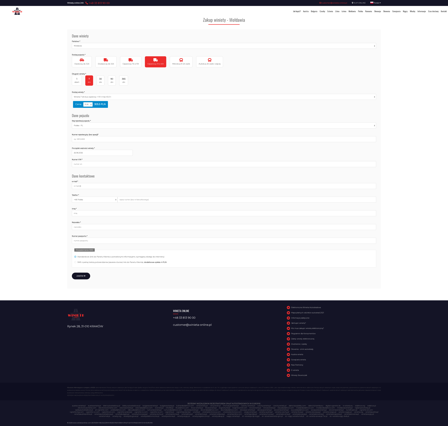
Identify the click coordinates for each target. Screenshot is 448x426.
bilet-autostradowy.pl (111, 406)
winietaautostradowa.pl (103, 414)
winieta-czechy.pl (282, 412)
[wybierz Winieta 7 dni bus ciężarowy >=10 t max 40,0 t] (224, 97)
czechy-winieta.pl (248, 406)
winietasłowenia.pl (351, 414)
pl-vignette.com (101, 410)
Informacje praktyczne (300, 318)
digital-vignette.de (333, 406)
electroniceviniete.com (108, 408)
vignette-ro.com (141, 412)
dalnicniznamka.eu (315, 406)
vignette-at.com (366, 410)
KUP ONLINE (360, 3)
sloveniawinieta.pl (191, 410)
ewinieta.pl (159, 408)
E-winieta (295, 370)
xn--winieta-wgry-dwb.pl (339, 416)
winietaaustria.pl (371, 412)
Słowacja (377, 11)
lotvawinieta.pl (255, 408)
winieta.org (358, 412)
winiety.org (116, 416)
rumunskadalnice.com (173, 410)
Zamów (80, 276)
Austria (306, 11)
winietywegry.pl (183, 416)
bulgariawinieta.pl (167, 406)
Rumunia (368, 11)
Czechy (322, 11)
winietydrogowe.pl (131, 416)
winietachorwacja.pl (139, 414)
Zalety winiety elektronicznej (302, 339)
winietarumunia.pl (266, 414)
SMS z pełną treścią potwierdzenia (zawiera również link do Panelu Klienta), (122, 262)
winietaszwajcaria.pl (334, 414)
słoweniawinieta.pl (336, 410)
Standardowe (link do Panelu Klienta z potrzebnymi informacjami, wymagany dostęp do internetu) (120, 257)
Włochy (412, 11)
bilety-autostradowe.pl (131, 406)
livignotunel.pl (224, 408)
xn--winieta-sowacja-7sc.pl (316, 416)
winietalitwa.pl (187, 414)
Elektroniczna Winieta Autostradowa (306, 307)
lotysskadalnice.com (286, 408)
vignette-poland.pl (124, 412)
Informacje (422, 11)
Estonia (330, 11)
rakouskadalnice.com (136, 410)
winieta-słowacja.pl (313, 412)
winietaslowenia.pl (316, 414)
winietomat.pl (104, 416)
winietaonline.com (234, 414)
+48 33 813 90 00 (99, 3)
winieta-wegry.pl (329, 412)
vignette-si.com (156, 412)
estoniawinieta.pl (126, 408)
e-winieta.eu (348, 406)
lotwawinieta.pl (269, 408)
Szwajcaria (396, 11)
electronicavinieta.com (87, 408)
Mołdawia (352, 11)
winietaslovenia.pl (283, 414)
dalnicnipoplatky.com (297, 406)
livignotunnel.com (240, 408)
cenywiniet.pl (215, 406)
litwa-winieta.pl (197, 408)
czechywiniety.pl (279, 406)
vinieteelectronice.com (232, 412)
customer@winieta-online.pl (334, 3)
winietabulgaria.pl (122, 414)
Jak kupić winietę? (298, 323)
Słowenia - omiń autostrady (302, 349)
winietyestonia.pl (168, 416)
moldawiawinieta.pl (345, 408)
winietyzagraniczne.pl (201, 416)
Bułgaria (314, 11)
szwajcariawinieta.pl (319, 410)
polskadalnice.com (118, 410)
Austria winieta (297, 354)
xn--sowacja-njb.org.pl (250, 416)
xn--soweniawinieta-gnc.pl (272, 416)
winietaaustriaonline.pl (83, 414)
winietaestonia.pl (172, 414)
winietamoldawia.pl (217, 414)
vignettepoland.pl (183, 412)
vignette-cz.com (93, 412)
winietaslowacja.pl (299, 414)
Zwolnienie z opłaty (299, 344)
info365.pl (169, 408)
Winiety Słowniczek (299, 375)
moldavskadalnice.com (325, 408)
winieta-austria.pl (266, 412)
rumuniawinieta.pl (154, 410)
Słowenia (386, 11)
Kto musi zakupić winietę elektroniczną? (307, 328)
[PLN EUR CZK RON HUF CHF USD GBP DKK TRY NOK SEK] (88, 104)
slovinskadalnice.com (229, 410)
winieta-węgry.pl (345, 412)
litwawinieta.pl (211, 408)
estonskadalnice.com (144, 408)
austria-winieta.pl (79, 406)
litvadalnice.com (182, 408)
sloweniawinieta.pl (281, 410)
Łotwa (344, 11)
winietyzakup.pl (218, 416)
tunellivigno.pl (351, 410)
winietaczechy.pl (156, 414)
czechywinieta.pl (264, 406)
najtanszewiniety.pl (362, 408)
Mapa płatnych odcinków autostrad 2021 (307, 313)
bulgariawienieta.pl (150, 406)
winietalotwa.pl (201, 414)
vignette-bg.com (77, 412)
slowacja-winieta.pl (247, 410)
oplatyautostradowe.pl (84, 410)
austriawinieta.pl (94, 406)
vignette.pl (169, 412)
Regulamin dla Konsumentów (303, 334)
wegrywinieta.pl (250, 412)
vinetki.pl (196, 412)
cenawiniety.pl (202, 406)
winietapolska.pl (250, 414)
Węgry (405, 11)
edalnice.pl (371, 406)
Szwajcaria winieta (298, 360)
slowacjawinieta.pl (264, 410)
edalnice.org (360, 406)
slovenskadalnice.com (209, 410)
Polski (376, 3)
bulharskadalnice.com (185, 406)
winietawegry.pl (367, 414)
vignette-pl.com (108, 412)
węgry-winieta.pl (233, 416)
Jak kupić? (297, 11)
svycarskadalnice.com (300, 410)
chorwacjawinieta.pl (231, 406)
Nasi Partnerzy (297, 365)
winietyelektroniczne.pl (150, 416)
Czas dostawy (433, 11)
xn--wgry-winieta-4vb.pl (294, 416)
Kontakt (444, 11)
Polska (360, 11)
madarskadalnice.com (305, 408)
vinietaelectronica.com (211, 412)
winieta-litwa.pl (297, 412)
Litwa (337, 11)
